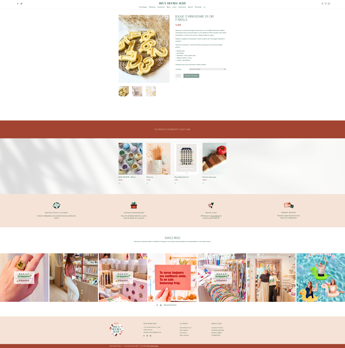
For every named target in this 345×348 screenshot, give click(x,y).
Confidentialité (215, 335)
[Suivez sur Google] (150, 336)
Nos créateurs (184, 330)
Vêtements (152, 7)
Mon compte (322, 5)
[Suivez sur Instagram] (21, 3)
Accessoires (161, 7)
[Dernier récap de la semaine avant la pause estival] (123, 277)
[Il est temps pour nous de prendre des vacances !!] (320, 277)
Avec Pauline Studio (152, 346)
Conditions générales (217, 330)
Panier (329, 5)
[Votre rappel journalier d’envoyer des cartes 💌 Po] (172, 277)
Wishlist (326, 5)
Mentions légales (216, 333)
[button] (166, 17)
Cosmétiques (143, 7)
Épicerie (190, 7)
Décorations (182, 7)
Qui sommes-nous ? (186, 328)
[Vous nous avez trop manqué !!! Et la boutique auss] (73, 277)
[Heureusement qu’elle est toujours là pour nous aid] (271, 277)
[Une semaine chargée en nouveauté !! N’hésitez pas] (222, 277)
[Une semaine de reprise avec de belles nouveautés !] (24, 277)
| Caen (152, 327)
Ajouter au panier (191, 75)
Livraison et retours (217, 328)
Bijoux (169, 7)
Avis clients (183, 333)
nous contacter (215, 216)
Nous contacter (184, 335)
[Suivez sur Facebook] (17, 3)
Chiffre (178, 69)
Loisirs (174, 7)
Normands (198, 7)
